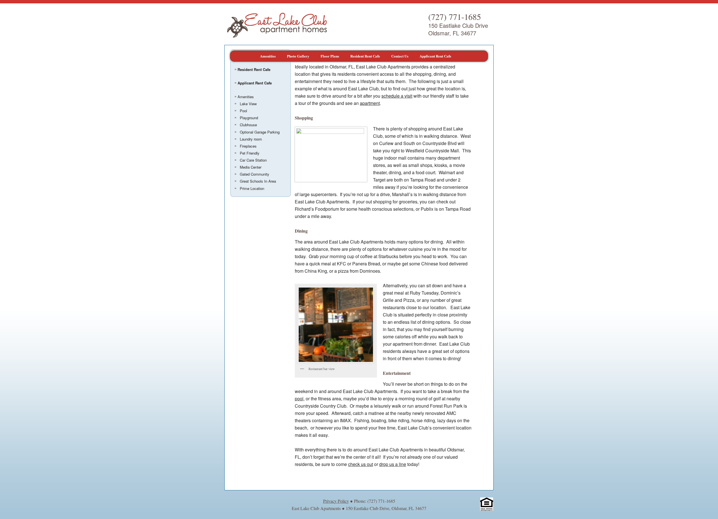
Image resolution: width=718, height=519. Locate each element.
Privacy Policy (336, 501)
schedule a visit (396, 96)
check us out (360, 464)
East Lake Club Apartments (276, 24)
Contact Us (399, 56)
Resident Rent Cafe (365, 56)
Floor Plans (330, 56)
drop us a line (392, 464)
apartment (370, 103)
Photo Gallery (298, 56)
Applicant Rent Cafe (435, 56)
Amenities (268, 56)
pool (299, 398)
